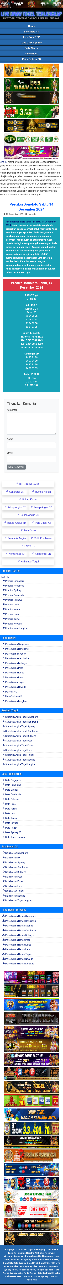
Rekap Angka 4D (16, 522)
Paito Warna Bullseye (16, 663)
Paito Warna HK (33, 1256)
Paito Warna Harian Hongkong (20, 921)
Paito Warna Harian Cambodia (20, 930)
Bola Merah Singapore (16, 853)
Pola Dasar (29, 530)
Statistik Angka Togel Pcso (18, 740)
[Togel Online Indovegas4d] (31, 1238)
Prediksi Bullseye (13, 600)
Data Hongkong (13, 785)
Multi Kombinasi (42, 538)
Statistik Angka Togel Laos (18, 750)
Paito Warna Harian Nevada (19, 959)
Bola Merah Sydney (15, 862)
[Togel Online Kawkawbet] (31, 1018)
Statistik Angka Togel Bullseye (20, 736)
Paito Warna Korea (14, 672)
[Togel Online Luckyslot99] (31, 1128)
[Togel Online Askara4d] (31, 1046)
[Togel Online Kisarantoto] (31, 125)
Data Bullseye (12, 799)
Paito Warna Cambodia (17, 658)
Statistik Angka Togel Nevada (20, 759)
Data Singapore (13, 780)
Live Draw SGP (31, 37)
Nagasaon (47, 1256)
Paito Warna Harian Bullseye (19, 935)
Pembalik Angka (16, 538)
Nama (10, 439)
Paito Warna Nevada (15, 687)
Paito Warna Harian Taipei (18, 954)
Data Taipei (11, 818)
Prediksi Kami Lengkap (16, 628)
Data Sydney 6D (13, 832)
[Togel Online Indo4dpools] (31, 1114)
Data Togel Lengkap (15, 837)
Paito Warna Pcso (14, 668)
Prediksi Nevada (13, 623)
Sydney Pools (10, 1270)
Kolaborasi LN (42, 553)
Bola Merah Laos (13, 886)
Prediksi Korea (12, 609)
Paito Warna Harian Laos (17, 949)
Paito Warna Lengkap (16, 701)
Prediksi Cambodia (14, 595)
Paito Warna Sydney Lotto (41, 1276)
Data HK (54, 1259)
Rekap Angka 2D (29, 515)
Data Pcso (10, 804)
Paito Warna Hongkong (17, 649)
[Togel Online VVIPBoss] (31, 70)
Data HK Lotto (53, 1273)
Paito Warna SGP (40, 1259)
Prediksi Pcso (12, 604)
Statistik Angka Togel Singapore (21, 717)
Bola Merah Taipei (14, 891)
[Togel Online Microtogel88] (31, 977)
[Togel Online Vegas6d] (31, 1032)
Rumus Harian (43, 491)
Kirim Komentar (16, 467)
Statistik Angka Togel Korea (19, 745)
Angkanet (53, 1266)
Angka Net (19, 1256)
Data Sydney (11, 789)
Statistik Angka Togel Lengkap (20, 764)
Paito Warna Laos (14, 677)
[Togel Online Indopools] (31, 1211)
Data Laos (10, 813)
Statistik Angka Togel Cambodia (21, 731)
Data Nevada (11, 823)
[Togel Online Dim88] (31, 84)
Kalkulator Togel (29, 561)
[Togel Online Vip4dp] (31, 1142)
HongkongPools (45, 1270)
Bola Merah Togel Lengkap (18, 900)
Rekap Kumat (29, 499)
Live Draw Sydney (31, 42)
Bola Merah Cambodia (16, 867)
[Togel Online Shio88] (31, 1224)
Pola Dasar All (42, 522)
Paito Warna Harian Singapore (20, 916)
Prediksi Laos (12, 614)
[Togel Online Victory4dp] (31, 1005)
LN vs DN (29, 546)
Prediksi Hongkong (14, 585)
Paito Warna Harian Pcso (17, 940)
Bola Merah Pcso (13, 876)
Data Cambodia (13, 794)
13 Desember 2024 (14, 214)
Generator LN (16, 491)
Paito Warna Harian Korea (18, 944)
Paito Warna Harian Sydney (19, 925)
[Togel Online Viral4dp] (31, 153)
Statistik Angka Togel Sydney (20, 726)
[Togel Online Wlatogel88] (31, 1073)
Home (31, 26)
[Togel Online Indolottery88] (31, 1183)
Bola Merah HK (12, 857)
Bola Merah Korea (14, 881)
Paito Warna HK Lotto (34, 1273)
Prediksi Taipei (12, 619)
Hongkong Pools (27, 1270)
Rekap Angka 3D (42, 507)
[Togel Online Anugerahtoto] (31, 1169)
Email (10, 452)
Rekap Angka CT (16, 507)
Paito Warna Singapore (17, 644)
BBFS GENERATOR (29, 484)
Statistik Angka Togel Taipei (19, 755)
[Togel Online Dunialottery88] (31, 1156)
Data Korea (11, 808)
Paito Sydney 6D (31, 59)
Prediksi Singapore (14, 581)
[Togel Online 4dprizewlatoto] (31, 1087)
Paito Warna (31, 48)
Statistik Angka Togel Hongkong (21, 721)
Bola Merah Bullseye (15, 872)
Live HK (5, 577)
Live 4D (3, 162)
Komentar (32, 214)
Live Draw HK (31, 31)
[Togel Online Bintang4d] (31, 1059)
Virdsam (8, 1256)
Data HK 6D (11, 827)
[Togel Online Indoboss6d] (31, 991)
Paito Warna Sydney (15, 653)
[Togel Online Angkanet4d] (31, 1197)
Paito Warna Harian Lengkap (19, 963)
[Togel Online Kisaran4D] (31, 112)
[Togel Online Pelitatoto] (31, 139)
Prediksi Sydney (13, 590)
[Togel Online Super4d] (31, 98)
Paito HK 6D (31, 53)
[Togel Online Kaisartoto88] (31, 1101)
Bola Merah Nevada (15, 895)
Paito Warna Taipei (14, 682)
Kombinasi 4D (16, 553)
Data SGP (7, 1263)
